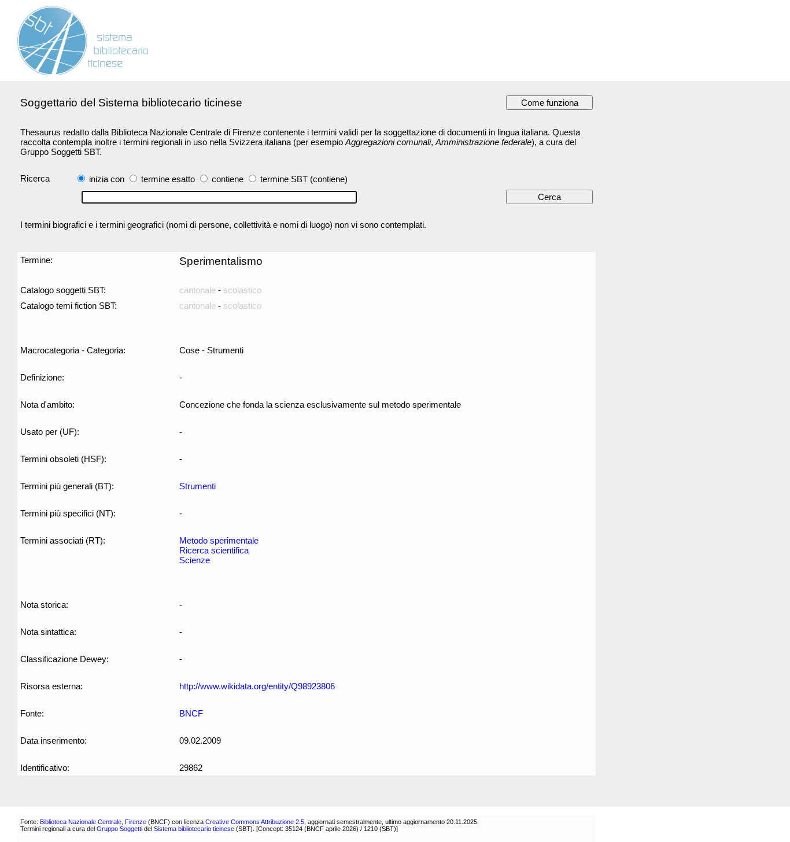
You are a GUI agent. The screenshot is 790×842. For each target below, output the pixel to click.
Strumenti (197, 486)
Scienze (194, 560)
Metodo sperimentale (219, 540)
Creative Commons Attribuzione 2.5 (254, 821)
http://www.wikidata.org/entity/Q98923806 (257, 686)
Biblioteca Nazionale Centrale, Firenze (93, 821)
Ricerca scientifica (214, 550)
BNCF (191, 713)
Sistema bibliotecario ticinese (194, 828)
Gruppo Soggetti (119, 828)
